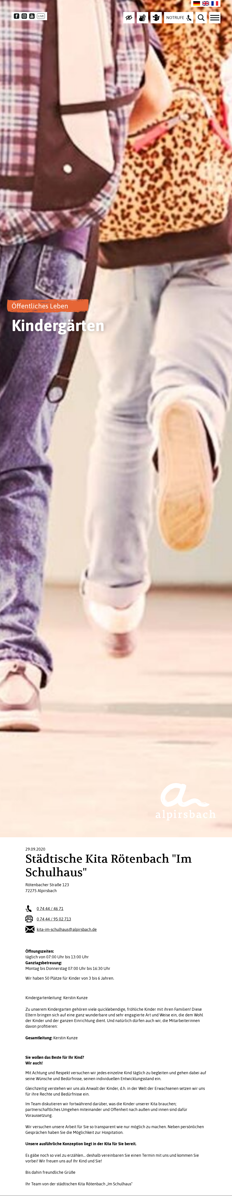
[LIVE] (41, 16)
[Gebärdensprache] (142, 17)
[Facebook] (16, 16)
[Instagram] (24, 16)
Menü (214, 17)
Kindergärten (58, 325)
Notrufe (175, 17)
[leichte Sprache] (156, 17)
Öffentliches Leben (40, 306)
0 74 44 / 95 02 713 (54, 919)
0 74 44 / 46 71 (50, 908)
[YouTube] (32, 16)
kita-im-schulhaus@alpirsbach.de (67, 929)
